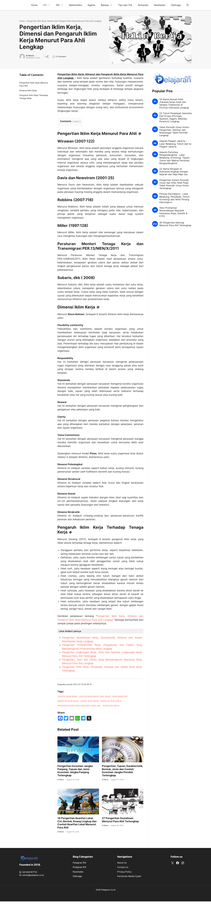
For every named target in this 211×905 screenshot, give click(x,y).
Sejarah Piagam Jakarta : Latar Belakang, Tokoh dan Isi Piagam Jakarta (175, 144)
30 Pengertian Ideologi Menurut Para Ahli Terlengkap (175, 224)
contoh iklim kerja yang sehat (95, 696)
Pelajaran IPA (79, 862)
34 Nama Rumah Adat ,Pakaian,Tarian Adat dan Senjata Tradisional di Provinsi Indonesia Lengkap (174, 103)
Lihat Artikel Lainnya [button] (70, 631)
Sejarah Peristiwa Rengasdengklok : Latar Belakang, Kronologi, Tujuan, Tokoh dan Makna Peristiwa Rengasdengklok (174, 158)
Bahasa (105, 5)
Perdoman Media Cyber (129, 876)
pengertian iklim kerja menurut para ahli (79, 705)
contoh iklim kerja (67, 696)
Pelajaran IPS (79, 867)
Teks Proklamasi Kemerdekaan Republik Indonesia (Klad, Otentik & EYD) (173, 212)
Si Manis (30, 55)
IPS (45, 5)
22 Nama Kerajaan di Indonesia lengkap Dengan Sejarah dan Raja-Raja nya (173, 172)
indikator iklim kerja (68, 701)
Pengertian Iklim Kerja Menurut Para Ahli (33, 84)
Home (34, 5)
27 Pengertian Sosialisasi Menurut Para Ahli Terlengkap (120, 820)
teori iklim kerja (110, 705)
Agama (91, 5)
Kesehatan (159, 5)
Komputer (143, 5)
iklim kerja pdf (120, 696)
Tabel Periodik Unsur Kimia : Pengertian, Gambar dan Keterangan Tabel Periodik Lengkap (174, 131)
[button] (188, 5)
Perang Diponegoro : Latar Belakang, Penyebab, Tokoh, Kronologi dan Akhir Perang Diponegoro (174, 198)
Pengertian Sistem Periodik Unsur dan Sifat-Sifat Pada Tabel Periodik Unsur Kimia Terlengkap (174, 184)
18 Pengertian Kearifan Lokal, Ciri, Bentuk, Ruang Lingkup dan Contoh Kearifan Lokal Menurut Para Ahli (77, 823)
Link (54, 57)
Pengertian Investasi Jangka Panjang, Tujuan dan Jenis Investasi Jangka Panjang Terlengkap (75, 770)
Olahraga (176, 5)
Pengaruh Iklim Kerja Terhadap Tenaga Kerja (33, 96)
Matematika (75, 5)
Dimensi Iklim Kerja (28, 90)
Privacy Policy (124, 871)
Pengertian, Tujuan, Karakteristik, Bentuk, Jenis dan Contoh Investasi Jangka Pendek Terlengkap (122, 770)
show (76, 121)
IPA (58, 5)
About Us (122, 862)
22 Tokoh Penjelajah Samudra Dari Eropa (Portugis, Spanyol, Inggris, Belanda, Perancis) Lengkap (175, 117)
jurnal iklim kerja (89, 701)
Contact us (122, 867)
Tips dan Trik (125, 5)
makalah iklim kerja (110, 701)
